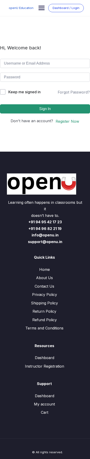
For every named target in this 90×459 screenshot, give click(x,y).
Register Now (67, 121)
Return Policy (44, 311)
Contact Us (44, 286)
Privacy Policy (44, 294)
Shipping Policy (44, 303)
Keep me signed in (24, 92)
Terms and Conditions (44, 328)
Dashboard (44, 357)
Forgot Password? (74, 92)
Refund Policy (44, 319)
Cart (44, 412)
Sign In (45, 109)
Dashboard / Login (66, 8)
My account (44, 404)
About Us (44, 277)
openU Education (21, 8)
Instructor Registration (44, 366)
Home (44, 269)
